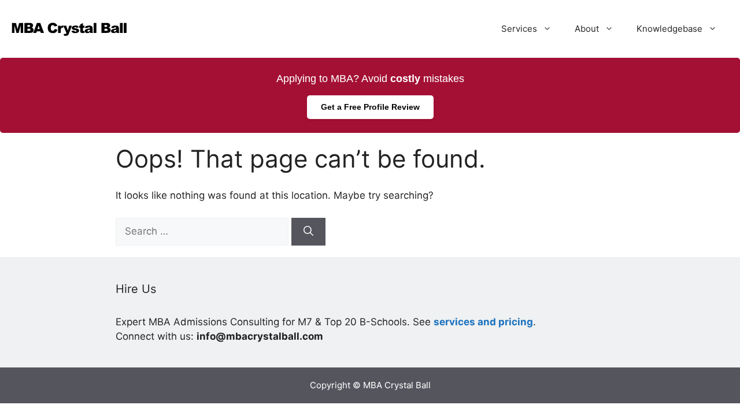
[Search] (308, 232)
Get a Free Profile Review (370, 107)
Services (519, 28)
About (587, 28)
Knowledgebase (669, 28)
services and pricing (483, 322)
